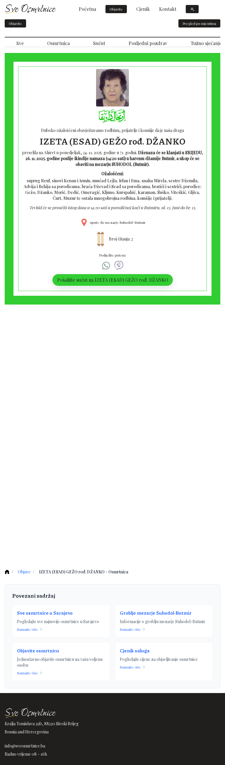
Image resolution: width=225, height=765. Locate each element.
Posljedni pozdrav (148, 43)
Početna (87, 9)
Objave (24, 572)
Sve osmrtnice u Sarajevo (45, 612)
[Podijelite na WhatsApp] (106, 265)
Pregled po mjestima (199, 23)
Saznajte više (27, 629)
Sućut (99, 43)
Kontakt (167, 9)
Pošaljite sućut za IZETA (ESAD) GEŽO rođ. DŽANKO (112, 280)
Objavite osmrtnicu (38, 650)
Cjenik (143, 9)
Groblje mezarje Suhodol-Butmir (156, 612)
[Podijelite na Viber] (119, 265)
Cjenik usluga (135, 650)
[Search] (192, 9)
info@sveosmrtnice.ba (25, 746)
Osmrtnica (58, 43)
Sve (20, 43)
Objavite (116, 9)
